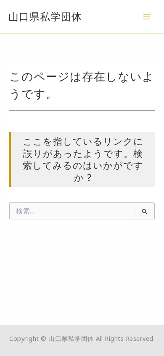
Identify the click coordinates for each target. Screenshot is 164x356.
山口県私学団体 (45, 16)
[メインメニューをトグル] (147, 17)
